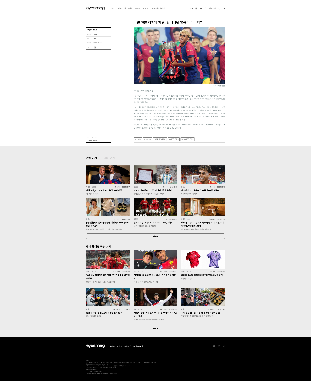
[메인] (95, 8)
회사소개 (212, 8)
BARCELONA (174, 139)
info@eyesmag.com (149, 362)
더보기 (155, 236)
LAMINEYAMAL (160, 139)
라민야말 (138, 139)
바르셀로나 (147, 139)
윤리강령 (119, 346)
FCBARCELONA (187, 139)
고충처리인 (128, 346)
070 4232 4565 (136, 362)
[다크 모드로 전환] (219, 8)
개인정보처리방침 (138, 346)
